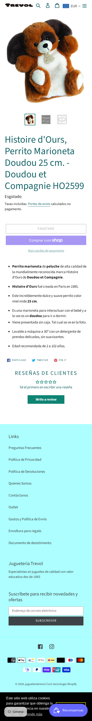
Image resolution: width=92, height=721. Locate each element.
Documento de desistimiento (30, 543)
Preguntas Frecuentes (25, 447)
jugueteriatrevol (35, 684)
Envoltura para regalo (25, 531)
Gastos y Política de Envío (28, 519)
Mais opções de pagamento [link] (46, 250)
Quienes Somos (20, 483)
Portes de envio (39, 204)
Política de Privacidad (25, 459)
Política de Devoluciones (27, 471)
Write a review (46, 399)
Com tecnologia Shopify (61, 684)
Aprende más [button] (32, 714)
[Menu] (84, 5)
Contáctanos (18, 495)
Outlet (13, 507)
